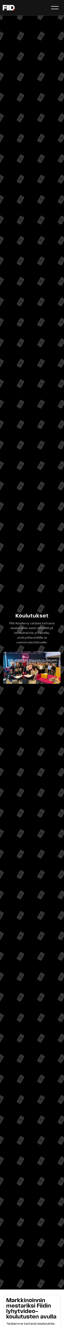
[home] (9, 7)
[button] (55, 7)
